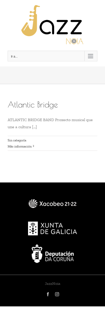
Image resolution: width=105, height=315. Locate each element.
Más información (20, 146)
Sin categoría (17, 140)
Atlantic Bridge (33, 104)
